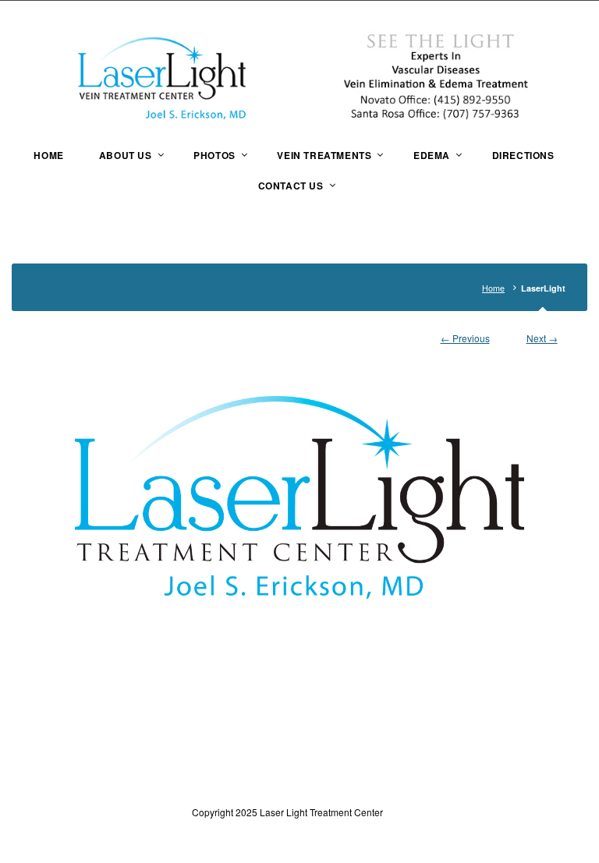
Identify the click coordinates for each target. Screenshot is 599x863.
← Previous (465, 338)
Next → (542, 338)
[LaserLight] (299, 480)
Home (493, 288)
